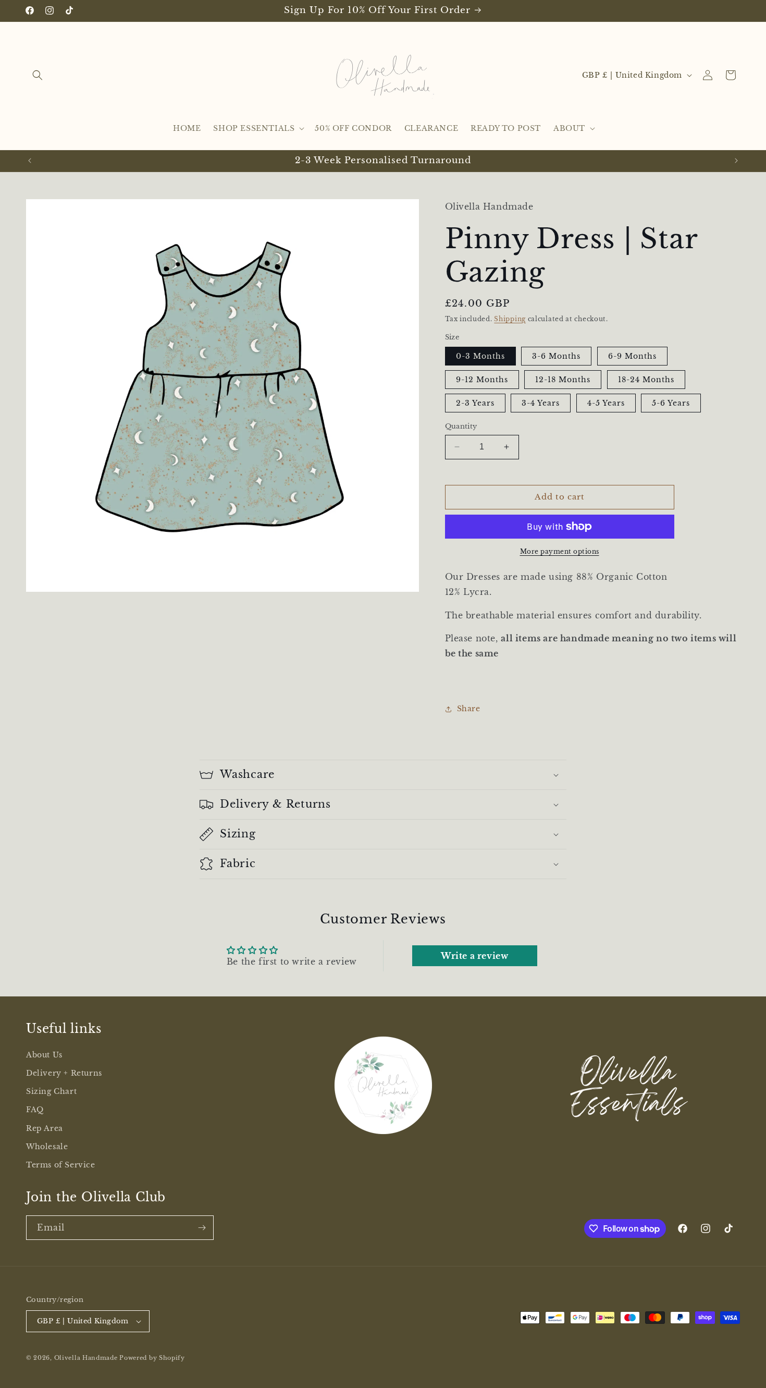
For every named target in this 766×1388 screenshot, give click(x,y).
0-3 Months (480, 356)
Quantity (461, 426)
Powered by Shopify (152, 1357)
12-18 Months (562, 379)
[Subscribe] (201, 1227)
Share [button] (468, 708)
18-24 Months (646, 379)
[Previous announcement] (29, 161)
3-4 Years (541, 403)
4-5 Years (606, 403)
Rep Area (44, 1128)
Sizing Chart (51, 1092)
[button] (37, 75)
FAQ (35, 1110)
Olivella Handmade (86, 1357)
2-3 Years (475, 403)
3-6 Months (556, 356)
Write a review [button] (474, 956)
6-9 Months (632, 356)
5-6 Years (671, 403)
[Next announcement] (736, 161)
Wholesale (47, 1146)
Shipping (510, 319)
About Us (44, 1055)
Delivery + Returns (64, 1073)
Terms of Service (60, 1165)
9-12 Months (482, 379)
